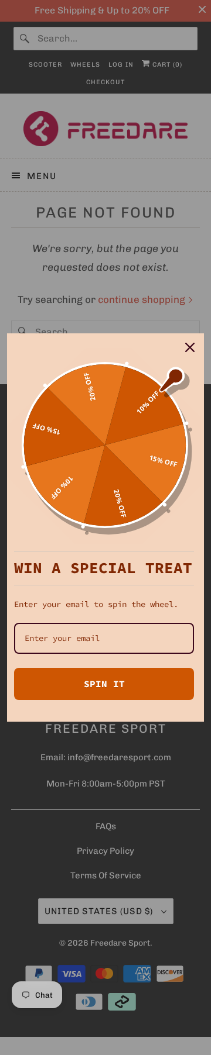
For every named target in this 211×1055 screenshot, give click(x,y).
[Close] (190, 347)
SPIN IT (104, 683)
